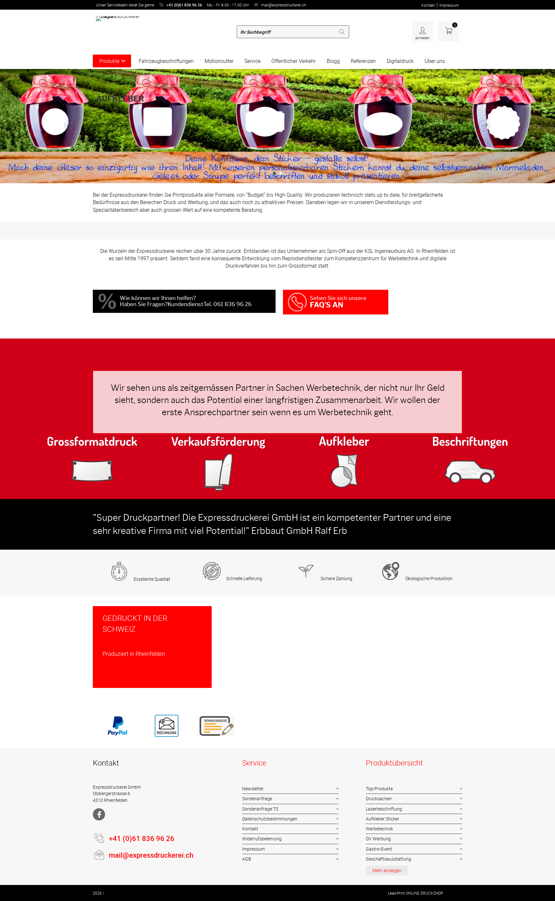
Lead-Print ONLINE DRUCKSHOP (415, 893)
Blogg (333, 60)
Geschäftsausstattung (388, 859)
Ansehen (112, 125)
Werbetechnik (379, 829)
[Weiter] (484, 125)
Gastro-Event (379, 849)
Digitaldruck (400, 60)
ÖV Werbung (378, 839)
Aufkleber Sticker (382, 819)
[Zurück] (70, 125)
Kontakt (428, 5)
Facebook (99, 814)
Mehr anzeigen (386, 870)
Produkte (109, 60)
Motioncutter (219, 60)
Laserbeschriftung (384, 809)
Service (252, 60)
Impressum (449, 5)
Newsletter (253, 788)
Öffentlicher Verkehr (293, 60)
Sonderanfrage (257, 798)
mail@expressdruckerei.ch (283, 4)
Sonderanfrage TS (260, 809)
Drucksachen (379, 798)
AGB (246, 859)
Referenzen (363, 60)
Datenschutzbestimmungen (269, 819)
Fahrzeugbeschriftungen (166, 60)
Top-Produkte (379, 788)
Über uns (435, 60)
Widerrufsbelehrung (262, 839)
